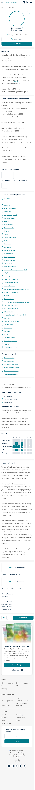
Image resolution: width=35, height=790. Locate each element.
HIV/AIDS (7, 273)
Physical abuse (9, 299)
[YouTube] (20, 766)
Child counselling (9, 358)
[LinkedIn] (24, 766)
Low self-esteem (9, 286)
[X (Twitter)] (16, 766)
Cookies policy (21, 718)
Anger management (10, 215)
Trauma (6, 344)
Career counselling (10, 237)
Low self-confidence (11, 283)
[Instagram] (13, 766)
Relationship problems (11, 308)
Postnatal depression (11, 305)
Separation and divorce (11, 321)
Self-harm (7, 318)
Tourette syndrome (10, 341)
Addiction (7, 205)
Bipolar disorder (9, 228)
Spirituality (7, 331)
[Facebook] (9, 766)
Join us (3, 698)
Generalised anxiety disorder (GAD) (15, 270)
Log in (18, 698)
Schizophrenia (8, 312)
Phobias (6, 295)
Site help (19, 686)
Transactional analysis (11, 374)
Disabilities (7, 247)
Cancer (6, 234)
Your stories (5, 686)
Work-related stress (10, 347)
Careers (20, 715)
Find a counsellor (7, 683)
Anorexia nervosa (9, 218)
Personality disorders (11, 292)
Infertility (7, 276)
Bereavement (8, 224)
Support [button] (4, 679)
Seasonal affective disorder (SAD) (15, 315)
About (3, 715)
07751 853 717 (16, 39)
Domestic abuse (9, 250)
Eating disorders (9, 257)
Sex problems (8, 325)
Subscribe (17, 665)
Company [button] (4, 711)
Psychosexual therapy (11, 371)
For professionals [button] (7, 694)
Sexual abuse (8, 328)
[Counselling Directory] (10, 2)
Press (18, 720)
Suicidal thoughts (9, 337)
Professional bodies (22, 701)
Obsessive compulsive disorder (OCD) (16, 289)
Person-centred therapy (12, 367)
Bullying (6, 231)
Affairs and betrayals (11, 208)
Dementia (7, 241)
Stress (6, 334)
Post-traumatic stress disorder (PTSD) (17, 302)
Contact (4, 718)
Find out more (17, 670)
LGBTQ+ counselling (11, 279)
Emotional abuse (9, 260)
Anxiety (6, 221)
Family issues (8, 263)
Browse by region (22, 683)
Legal (3, 720)
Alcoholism (7, 212)
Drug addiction (9, 254)
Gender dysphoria (10, 266)
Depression (7, 244)
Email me (17, 44)
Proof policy (5, 706)
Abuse (6, 202)
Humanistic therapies (11, 364)
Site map (4, 689)
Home (3, 7)
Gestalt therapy (9, 361)
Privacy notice (6, 723)
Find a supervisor (7, 701)
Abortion (7, 199)
